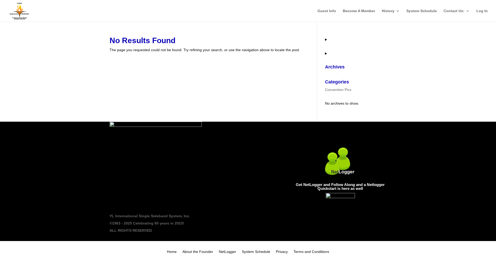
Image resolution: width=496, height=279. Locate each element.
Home (172, 252)
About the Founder (197, 252)
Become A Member (359, 11)
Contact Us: (454, 11)
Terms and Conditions (311, 252)
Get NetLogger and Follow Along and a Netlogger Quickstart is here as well (340, 186)
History (388, 11)
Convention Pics (338, 90)
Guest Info (326, 11)
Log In (482, 11)
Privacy (282, 252)
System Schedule (421, 11)
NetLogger (227, 252)
